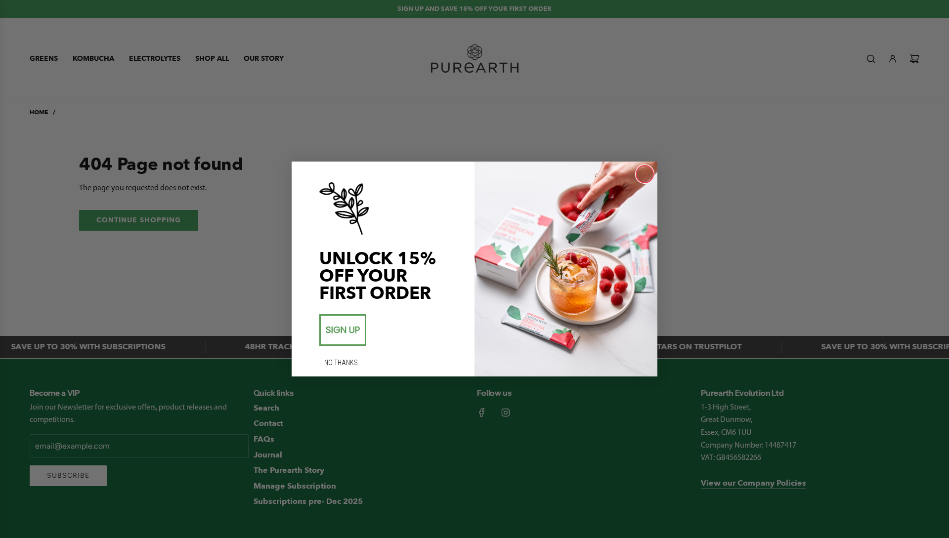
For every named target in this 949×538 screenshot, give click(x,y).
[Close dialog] (644, 174)
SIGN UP (343, 330)
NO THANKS (341, 363)
